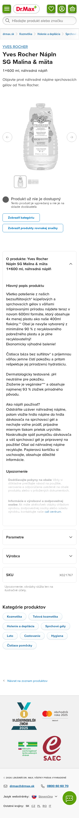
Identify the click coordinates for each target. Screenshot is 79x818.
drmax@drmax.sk (22, 786)
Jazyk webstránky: (16, 796)
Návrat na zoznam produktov (27, 681)
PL (38, 806)
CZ (33, 806)
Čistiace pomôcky (19, 645)
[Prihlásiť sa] (62, 9)
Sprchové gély (55, 626)
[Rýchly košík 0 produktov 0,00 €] (72, 9)
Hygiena (57, 635)
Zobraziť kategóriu (21, 217)
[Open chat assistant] (69, 798)
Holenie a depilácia (20, 626)
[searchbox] (39, 20)
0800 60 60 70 (57, 786)
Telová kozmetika (45, 616)
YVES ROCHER (15, 46)
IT (50, 806)
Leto (10, 635)
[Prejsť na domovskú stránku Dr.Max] (26, 8)
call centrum (53, 511)
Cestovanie (32, 635)
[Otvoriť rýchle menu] (7, 9)
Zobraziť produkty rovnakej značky (33, 228)
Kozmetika (14, 616)
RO (45, 806)
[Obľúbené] (51, 9)
